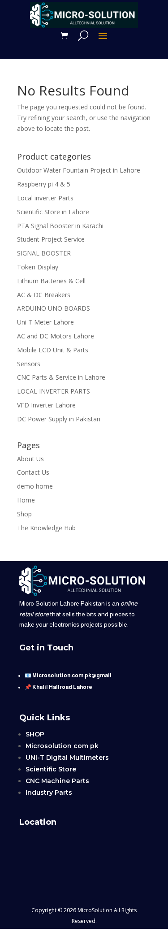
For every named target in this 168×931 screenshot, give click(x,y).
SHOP (35, 734)
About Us (30, 459)
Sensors (28, 363)
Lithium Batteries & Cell (51, 281)
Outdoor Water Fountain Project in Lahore (78, 170)
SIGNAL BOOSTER (44, 253)
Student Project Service (51, 239)
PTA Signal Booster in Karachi (60, 225)
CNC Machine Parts (57, 781)
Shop (24, 514)
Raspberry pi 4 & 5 (43, 184)
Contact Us (33, 472)
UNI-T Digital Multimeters (67, 757)
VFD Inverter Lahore (46, 405)
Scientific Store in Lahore (53, 212)
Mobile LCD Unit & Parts (52, 350)
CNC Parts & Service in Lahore (61, 377)
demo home (35, 486)
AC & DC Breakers (43, 294)
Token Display (37, 267)
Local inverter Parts (45, 198)
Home (26, 500)
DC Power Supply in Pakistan (58, 419)
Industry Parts (49, 792)
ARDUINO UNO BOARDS (53, 308)
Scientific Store (51, 769)
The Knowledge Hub (46, 528)
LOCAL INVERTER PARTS (53, 391)
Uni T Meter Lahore (45, 322)
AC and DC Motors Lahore (55, 336)
